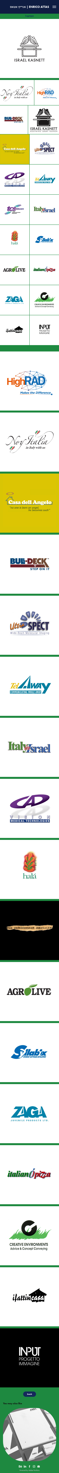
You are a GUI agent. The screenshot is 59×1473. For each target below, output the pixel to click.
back (29, 1394)
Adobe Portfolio (33, 1470)
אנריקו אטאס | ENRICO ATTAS (29, 7)
